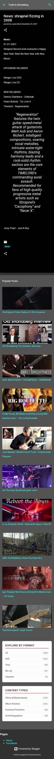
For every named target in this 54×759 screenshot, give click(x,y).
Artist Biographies (26, 716)
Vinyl (26, 665)
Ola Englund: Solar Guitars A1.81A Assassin (23, 312)
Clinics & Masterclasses (26, 698)
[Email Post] (5, 243)
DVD (26, 659)
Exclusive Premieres (26, 710)
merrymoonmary (34, 755)
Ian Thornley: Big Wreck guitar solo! (19, 490)
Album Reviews (26, 704)
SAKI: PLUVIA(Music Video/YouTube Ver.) (22, 558)
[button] (5, 30)
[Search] (50, 4)
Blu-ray (26, 671)
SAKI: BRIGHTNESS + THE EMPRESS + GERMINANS (26, 380)
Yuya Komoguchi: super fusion (17, 630)
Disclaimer (11, 743)
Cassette (26, 677)
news (7, 247)
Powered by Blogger (29, 748)
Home (9, 740)
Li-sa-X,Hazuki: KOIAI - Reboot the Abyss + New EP (26, 524)
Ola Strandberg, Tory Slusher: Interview (21, 346)
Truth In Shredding (18, 4)
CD (26, 653)
